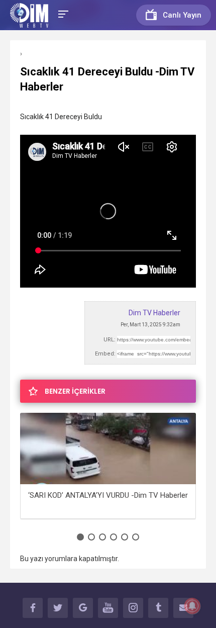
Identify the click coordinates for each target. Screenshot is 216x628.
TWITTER (58, 608)
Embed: (105, 353)
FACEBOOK (33, 608)
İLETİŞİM (183, 608)
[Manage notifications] (192, 606)
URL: (109, 339)
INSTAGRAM (133, 608)
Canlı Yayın (182, 15)
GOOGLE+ (83, 608)
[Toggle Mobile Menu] (61, 13)
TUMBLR (158, 608)
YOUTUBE (108, 608)
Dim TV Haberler (154, 313)
